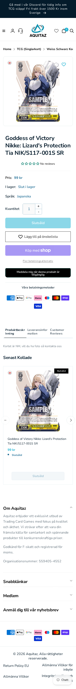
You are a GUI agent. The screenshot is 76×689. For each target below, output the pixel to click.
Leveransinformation (37, 332)
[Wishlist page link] (56, 30)
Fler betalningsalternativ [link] (38, 261)
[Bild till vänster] (5, 420)
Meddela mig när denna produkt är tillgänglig (38, 273)
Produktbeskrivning (15, 332)
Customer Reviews (57, 332)
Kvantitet (12, 209)
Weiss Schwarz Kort (61, 49)
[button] (4, 30)
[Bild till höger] (70, 420)
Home (7, 49)
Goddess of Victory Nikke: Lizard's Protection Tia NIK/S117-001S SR (37, 441)
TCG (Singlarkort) (29, 49)
